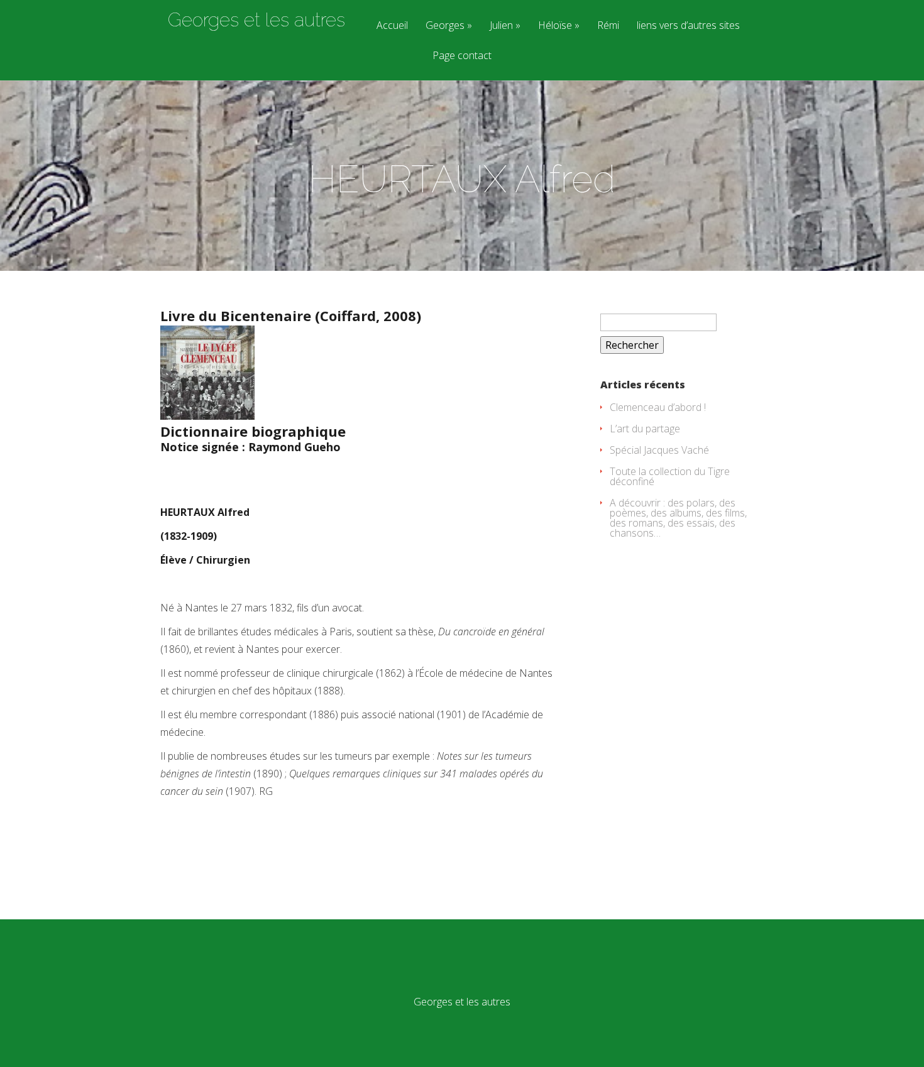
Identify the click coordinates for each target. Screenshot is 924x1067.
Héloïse (555, 26)
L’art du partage (645, 428)
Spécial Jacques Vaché (659, 450)
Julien (501, 26)
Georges (445, 26)
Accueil (392, 26)
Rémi (608, 26)
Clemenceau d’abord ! (658, 407)
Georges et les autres (256, 20)
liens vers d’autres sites (688, 26)
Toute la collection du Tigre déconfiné (670, 476)
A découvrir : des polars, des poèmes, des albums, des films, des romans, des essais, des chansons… (678, 518)
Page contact (462, 56)
